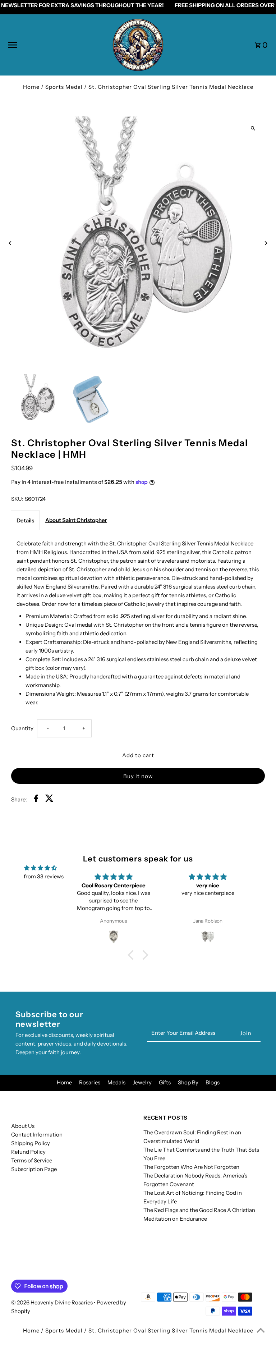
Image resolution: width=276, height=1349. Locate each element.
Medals (116, 1082)
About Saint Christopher (76, 520)
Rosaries (89, 1082)
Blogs (213, 1082)
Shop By (188, 1082)
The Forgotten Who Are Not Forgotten (191, 1166)
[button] (133, 955)
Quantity (22, 728)
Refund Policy (28, 1151)
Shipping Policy (30, 1143)
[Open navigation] (57, 45)
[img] (40, 868)
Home (31, 86)
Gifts (165, 1082)
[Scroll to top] (261, 1330)
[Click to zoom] (253, 128)
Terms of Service (31, 1160)
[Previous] (10, 243)
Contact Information (37, 1134)
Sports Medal (64, 86)
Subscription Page (34, 1169)
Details (25, 520)
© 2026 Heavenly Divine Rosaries (52, 1302)
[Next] (266, 243)
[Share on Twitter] (49, 799)
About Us (22, 1125)
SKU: (17, 498)
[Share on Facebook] (36, 799)
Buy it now (138, 776)
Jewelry (142, 1082)
